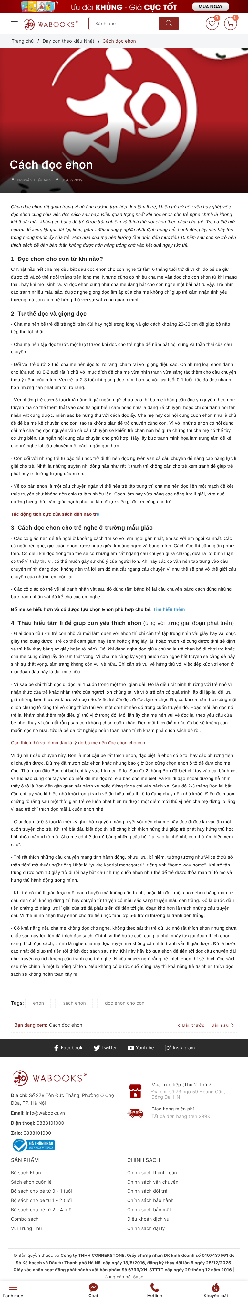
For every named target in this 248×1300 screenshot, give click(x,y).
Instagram (183, 1048)
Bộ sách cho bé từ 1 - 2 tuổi (41, 1200)
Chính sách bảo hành (150, 1200)
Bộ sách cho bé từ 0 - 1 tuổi (41, 1191)
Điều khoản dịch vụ (148, 1219)
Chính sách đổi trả (147, 1191)
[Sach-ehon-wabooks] (124, 6)
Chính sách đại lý (146, 1228)
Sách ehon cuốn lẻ (31, 1182)
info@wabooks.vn (45, 1113)
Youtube (144, 1048)
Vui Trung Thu (26, 1228)
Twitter (108, 1048)
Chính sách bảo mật (149, 1210)
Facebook (70, 1048)
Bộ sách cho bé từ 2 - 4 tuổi (42, 1210)
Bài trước (194, 1025)
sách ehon (74, 1003)
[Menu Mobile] (14, 23)
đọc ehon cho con (124, 1003)
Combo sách (24, 1219)
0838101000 (50, 1123)
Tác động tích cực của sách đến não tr (54, 514)
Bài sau (220, 1025)
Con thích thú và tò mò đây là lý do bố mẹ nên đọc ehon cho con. (79, 742)
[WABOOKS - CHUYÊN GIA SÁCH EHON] (50, 24)
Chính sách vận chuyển (152, 1182)
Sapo (138, 1277)
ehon (38, 1003)
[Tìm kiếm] (169, 23)
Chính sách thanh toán (152, 1173)
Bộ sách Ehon (26, 1173)
